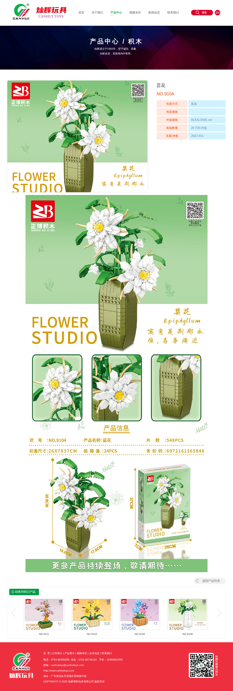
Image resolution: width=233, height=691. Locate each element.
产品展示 (69, 653)
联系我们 (173, 12)
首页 (81, 12)
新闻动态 (154, 12)
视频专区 (135, 12)
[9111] (44, 614)
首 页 (46, 653)
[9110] (92, 614)
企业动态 (94, 653)
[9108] (187, 614)
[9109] (140, 614)
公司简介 (57, 653)
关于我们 (97, 12)
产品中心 (116, 12)
